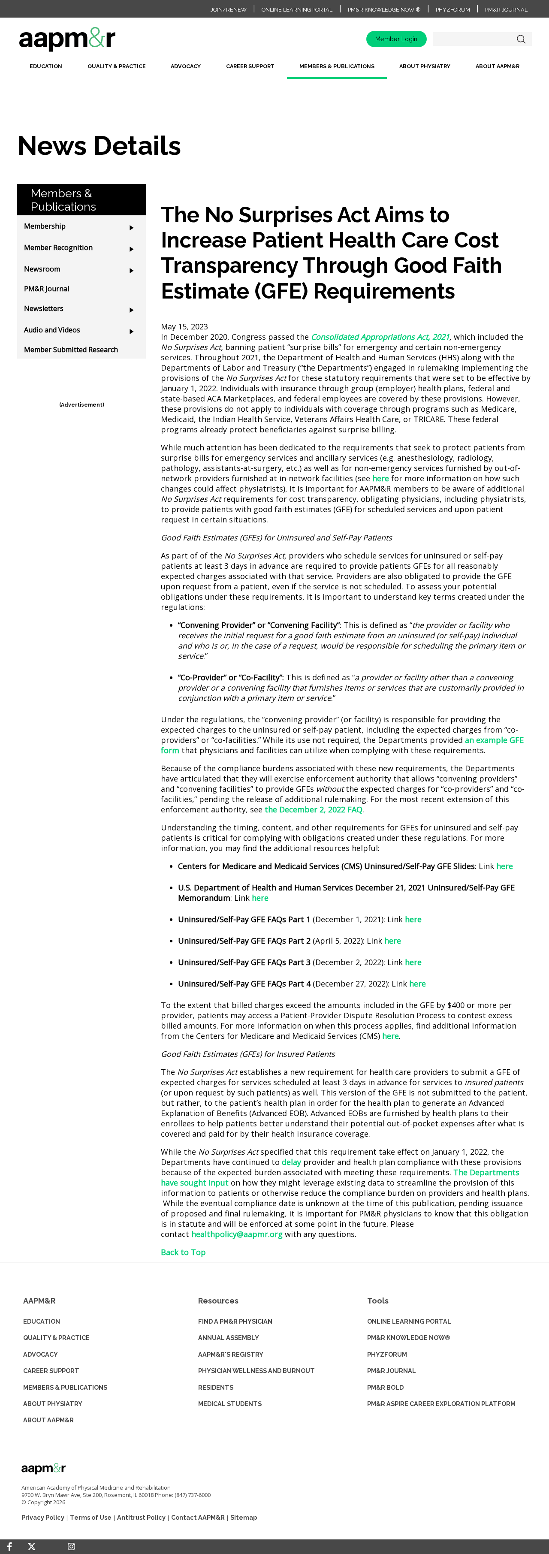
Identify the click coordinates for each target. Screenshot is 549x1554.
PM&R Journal (506, 9)
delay (291, 1162)
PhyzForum (453, 9)
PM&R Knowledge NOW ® (384, 9)
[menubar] (274, 69)
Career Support (250, 66)
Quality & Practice (116, 66)
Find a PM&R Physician (235, 1321)
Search (521, 39)
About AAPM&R (497, 66)
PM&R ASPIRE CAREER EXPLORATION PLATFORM (441, 1403)
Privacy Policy (42, 1517)
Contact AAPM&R (198, 1517)
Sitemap (243, 1517)
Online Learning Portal (297, 9)
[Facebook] (9, 1547)
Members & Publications (336, 66)
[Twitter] (31, 1546)
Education (46, 66)
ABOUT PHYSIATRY (52, 1403)
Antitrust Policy (141, 1517)
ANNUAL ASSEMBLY (228, 1337)
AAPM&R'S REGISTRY (230, 1354)
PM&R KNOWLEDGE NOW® (408, 1337)
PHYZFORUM (387, 1354)
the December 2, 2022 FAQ (313, 809)
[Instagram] (71, 1547)
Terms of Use (91, 1517)
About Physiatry (424, 66)
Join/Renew (229, 9)
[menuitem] (46, 69)
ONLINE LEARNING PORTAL (409, 1321)
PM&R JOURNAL (391, 1370)
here (380, 478)
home (94, 42)
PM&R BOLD (385, 1387)
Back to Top (183, 1252)
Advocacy (186, 66)
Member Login (396, 38)
